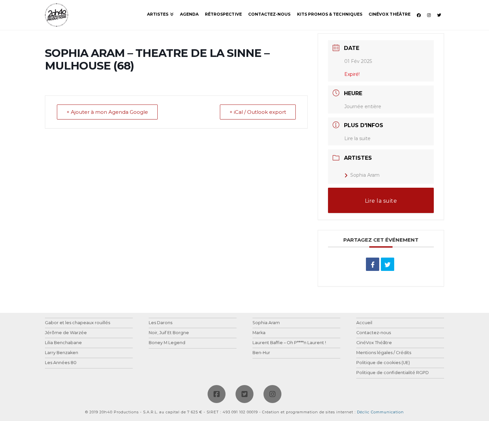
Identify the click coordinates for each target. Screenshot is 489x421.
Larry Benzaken (61, 353)
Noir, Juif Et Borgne (169, 333)
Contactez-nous (373, 333)
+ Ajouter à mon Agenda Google (107, 112)
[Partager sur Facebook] (372, 264)
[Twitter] (244, 394)
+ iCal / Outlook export (258, 112)
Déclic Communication (380, 412)
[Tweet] (387, 264)
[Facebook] (217, 394)
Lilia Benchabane (63, 343)
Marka (258, 333)
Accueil (364, 323)
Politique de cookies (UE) (383, 363)
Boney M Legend (167, 343)
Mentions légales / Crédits (383, 353)
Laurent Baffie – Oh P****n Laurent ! (289, 343)
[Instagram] (272, 394)
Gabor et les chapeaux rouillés (77, 323)
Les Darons (160, 323)
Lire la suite (357, 138)
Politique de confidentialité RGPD (392, 373)
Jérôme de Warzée (66, 333)
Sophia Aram (365, 175)
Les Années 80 (61, 363)
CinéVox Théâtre (374, 343)
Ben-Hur (261, 353)
